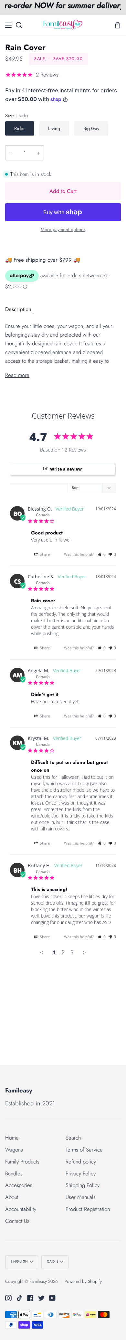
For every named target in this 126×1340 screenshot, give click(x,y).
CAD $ (53, 1261)
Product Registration (88, 1209)
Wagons (14, 1149)
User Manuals (81, 1197)
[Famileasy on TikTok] (19, 1298)
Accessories (18, 1185)
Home (12, 1138)
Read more (17, 375)
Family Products (22, 1161)
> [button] (84, 952)
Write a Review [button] (66, 469)
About (11, 1197)
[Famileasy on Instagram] (8, 1298)
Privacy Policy (81, 1173)
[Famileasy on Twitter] (41, 1298)
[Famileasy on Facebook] (30, 1298)
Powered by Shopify (83, 1281)
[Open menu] (8, 25)
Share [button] (44, 554)
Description (18, 309)
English (19, 1261)
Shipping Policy (83, 1185)
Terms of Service (84, 1149)
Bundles (14, 1173)
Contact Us (17, 1221)
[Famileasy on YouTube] (52, 1298)
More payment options (63, 229)
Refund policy (81, 1161)
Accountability (20, 1209)
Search (73, 1138)
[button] (101, 554)
